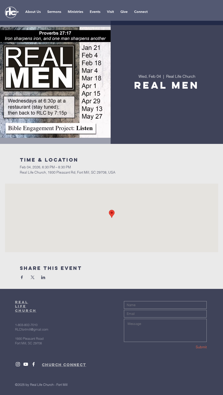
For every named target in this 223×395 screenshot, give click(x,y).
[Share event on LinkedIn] (43, 277)
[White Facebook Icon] (33, 364)
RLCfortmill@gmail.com (31, 329)
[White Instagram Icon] (18, 364)
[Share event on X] (32, 277)
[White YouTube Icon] (26, 364)
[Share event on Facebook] (22, 277)
